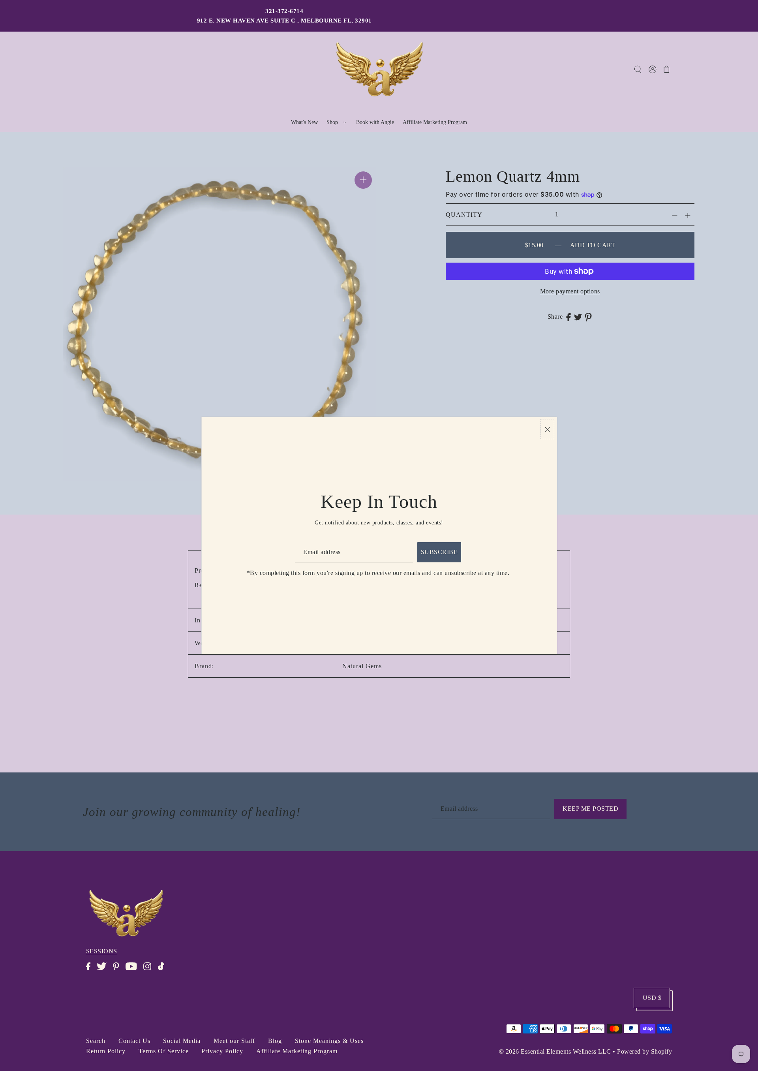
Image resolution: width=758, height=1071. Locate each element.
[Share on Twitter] (578, 317)
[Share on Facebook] (568, 317)
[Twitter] (104, 970)
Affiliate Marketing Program (297, 1051)
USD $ (652, 997)
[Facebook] (90, 970)
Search (95, 1040)
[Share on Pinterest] (588, 317)
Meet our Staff (234, 1040)
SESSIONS (101, 951)
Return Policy (106, 1051)
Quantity (464, 214)
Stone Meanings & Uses (329, 1040)
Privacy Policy (222, 1051)
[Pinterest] (118, 970)
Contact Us (134, 1040)
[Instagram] (149, 970)
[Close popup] (547, 429)
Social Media (182, 1040)
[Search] (637, 69)
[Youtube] (134, 970)
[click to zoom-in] (363, 180)
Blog (275, 1040)
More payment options (570, 291)
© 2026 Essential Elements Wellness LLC (555, 1051)
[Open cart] (666, 69)
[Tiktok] (163, 970)
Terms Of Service (164, 1051)
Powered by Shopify (644, 1051)
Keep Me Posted (590, 808)
